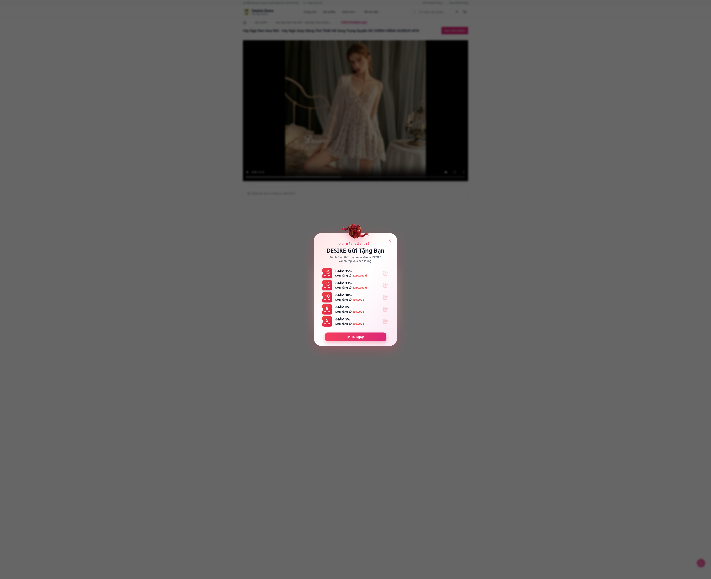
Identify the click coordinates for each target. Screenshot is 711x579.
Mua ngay (355, 337)
